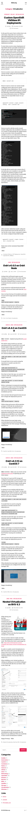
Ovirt (4, 318)
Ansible (3, 758)
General (3, 767)
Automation (4, 760)
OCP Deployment (16, 254)
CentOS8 (9, 451)
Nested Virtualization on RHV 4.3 (14, 603)
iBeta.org (14, 2)
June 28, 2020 (13, 467)
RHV (18, 742)
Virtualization (20, 14)
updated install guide (7, 473)
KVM (8, 592)
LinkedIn (5, 799)
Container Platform (7, 254)
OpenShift (7, 14)
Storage (3, 785)
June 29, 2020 (13, 334)
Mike (9, 26)
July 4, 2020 (13, 271)
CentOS (8, 324)
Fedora (3, 765)
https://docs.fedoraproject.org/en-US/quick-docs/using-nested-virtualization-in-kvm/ (14, 644)
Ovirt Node (8, 318)
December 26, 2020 (18, 26)
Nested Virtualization (8, 742)
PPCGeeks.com (7, 802)
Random (3, 777)
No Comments (15, 28)
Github (3, 769)
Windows (4, 789)
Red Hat (13, 14)
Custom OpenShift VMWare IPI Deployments (14, 20)
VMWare (11, 255)
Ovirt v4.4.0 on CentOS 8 (14, 329)
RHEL (11, 598)
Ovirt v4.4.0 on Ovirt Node (14, 267)
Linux (9, 262)
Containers (4, 764)
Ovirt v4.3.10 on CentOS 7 (14, 462)
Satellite (3, 783)
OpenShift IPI (6, 255)
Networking (4, 773)
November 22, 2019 (18, 607)
